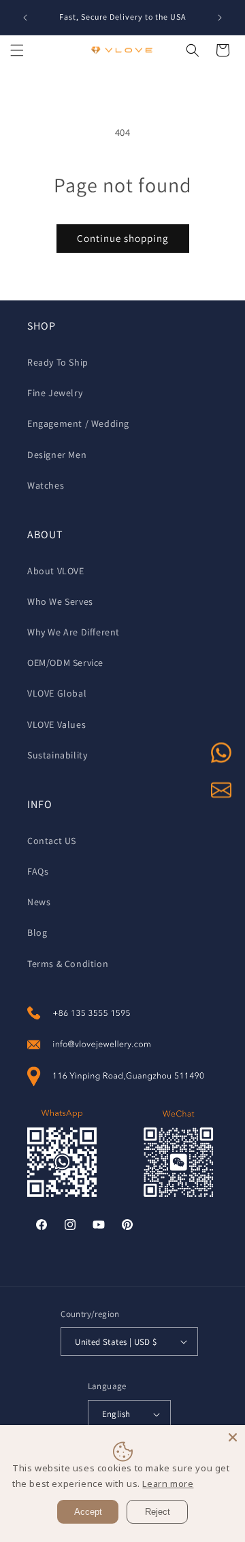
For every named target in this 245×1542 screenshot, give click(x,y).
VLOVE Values (56, 724)
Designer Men (56, 455)
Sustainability (57, 755)
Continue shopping (123, 238)
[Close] (233, 1437)
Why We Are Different (73, 632)
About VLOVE (55, 571)
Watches (45, 485)
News (38, 902)
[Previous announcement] (25, 18)
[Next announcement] (220, 18)
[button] (17, 50)
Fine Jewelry (54, 393)
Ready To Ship (57, 362)
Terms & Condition (67, 964)
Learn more (167, 1483)
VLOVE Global (56, 693)
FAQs (37, 871)
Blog (37, 932)
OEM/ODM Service (65, 662)
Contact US (51, 841)
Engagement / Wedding (78, 423)
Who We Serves (60, 601)
